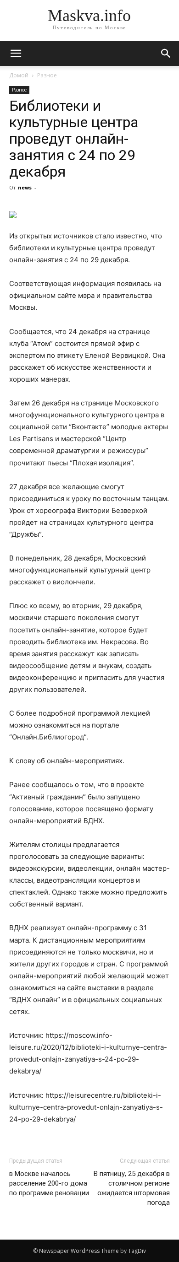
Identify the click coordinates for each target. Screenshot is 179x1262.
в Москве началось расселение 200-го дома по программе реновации (49, 1183)
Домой (18, 75)
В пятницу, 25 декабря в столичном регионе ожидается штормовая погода (132, 1188)
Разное (47, 75)
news (25, 187)
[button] (166, 53)
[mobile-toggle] (15, 53)
